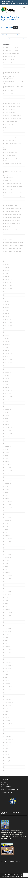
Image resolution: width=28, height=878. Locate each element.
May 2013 (7, 751)
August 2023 (8, 372)
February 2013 (8, 760)
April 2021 (7, 458)
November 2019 (8, 511)
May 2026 (7, 270)
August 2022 (8, 409)
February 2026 (8, 279)
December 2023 (8, 359)
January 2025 (8, 319)
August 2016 (8, 631)
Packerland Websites (20, 876)
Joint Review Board (9, 168)
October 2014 (8, 699)
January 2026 (8, 282)
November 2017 (8, 585)
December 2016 (8, 619)
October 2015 (8, 662)
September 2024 (9, 332)
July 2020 (7, 486)
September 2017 (9, 591)
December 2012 (8, 767)
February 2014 (8, 723)
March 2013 (7, 757)
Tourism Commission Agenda (12, 226)
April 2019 (7, 532)
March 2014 (7, 720)
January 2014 (8, 727)
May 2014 (7, 714)
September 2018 (9, 554)
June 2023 (7, 378)
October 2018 (8, 551)
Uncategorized (8, 239)
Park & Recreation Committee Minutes (14, 199)
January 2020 (8, 504)
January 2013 (8, 764)
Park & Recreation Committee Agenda (14, 196)
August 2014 (8, 705)
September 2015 (9, 665)
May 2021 (7, 455)
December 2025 (8, 285)
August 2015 (8, 668)
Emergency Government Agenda (12, 103)
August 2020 (8, 483)
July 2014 (7, 708)
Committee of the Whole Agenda (13, 90)
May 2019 (7, 529)
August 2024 (8, 335)
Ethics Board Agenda (10, 109)
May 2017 (7, 603)
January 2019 (8, 541)
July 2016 (7, 634)
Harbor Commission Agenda (11, 137)
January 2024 (8, 356)
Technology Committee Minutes (12, 223)
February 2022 (8, 427)
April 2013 (7, 754)
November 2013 (8, 733)
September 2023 (9, 369)
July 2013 (7, 745)
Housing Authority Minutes (11, 155)
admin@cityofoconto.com (11, 789)
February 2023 (8, 390)
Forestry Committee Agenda (11, 127)
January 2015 (8, 690)
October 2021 (8, 440)
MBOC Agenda (8, 180)
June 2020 (7, 489)
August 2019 (8, 520)
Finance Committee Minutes (11, 124)
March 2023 (7, 387)
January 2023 (8, 393)
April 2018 (7, 569)
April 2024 (7, 347)
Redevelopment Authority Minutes (13, 217)
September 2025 (9, 295)
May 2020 (7, 492)
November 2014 (8, 696)
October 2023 (8, 366)
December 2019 (8, 508)
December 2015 (8, 656)
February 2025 (8, 316)
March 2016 (7, 646)
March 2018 (7, 572)
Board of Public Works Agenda (12, 59)
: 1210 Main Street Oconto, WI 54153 (16, 3)
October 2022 (8, 403)
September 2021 (9, 443)
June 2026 (7, 267)
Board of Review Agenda (11, 66)
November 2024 (8, 326)
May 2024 (7, 344)
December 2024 (8, 322)
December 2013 (8, 730)
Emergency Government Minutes (12, 106)
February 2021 (8, 464)
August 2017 (8, 594)
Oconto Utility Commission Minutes (13, 186)
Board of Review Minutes (11, 69)
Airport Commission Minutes (11, 50)
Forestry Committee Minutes (12, 131)
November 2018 (8, 548)
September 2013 (9, 739)
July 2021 (7, 449)
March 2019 (7, 535)
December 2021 (8, 433)
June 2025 (7, 304)
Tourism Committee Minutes (12, 236)
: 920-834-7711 (7, 1)
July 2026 (7, 264)
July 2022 (7, 412)
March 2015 (7, 683)
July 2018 (7, 560)
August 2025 (8, 298)
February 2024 (8, 353)
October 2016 (8, 625)
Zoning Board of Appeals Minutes (13, 251)
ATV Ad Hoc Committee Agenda (12, 53)
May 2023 (7, 381)
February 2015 (8, 686)
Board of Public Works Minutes (12, 63)
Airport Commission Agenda (11, 47)
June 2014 (7, 711)
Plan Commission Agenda (11, 202)
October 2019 (8, 514)
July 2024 (7, 338)
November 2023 (8, 363)
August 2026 (8, 261)
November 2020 (8, 474)
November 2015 (8, 659)
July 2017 (7, 597)
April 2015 (7, 680)
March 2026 (7, 276)
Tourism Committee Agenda (11, 233)
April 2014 (7, 717)
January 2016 (8, 653)
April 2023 (7, 384)
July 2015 (7, 671)
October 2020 (8, 477)
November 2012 (8, 770)
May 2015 (7, 677)
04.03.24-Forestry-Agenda (6, 27)
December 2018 (8, 545)
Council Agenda (8, 97)
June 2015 (7, 674)
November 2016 (8, 622)
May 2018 (7, 566)
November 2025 (8, 288)
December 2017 (8, 582)
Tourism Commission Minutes (12, 230)
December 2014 (8, 693)
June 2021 (7, 452)
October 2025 (8, 292)
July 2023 (7, 375)
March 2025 (7, 313)
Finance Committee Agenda (11, 121)
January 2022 (8, 430)
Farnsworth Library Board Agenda (13, 115)
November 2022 (8, 400)
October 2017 (8, 588)
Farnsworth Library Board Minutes (13, 118)
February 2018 (8, 575)
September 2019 (9, 517)
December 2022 (8, 396)
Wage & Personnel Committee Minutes (14, 245)
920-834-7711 (8, 792)
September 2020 (9, 480)
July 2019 (7, 523)
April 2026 (7, 273)
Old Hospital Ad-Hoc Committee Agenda (14, 189)
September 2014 (9, 702)
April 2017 (7, 606)
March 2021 (7, 461)
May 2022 (7, 418)
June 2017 (7, 600)
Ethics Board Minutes (10, 112)
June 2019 (7, 526)
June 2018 (7, 563)
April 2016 (7, 643)
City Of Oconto (19, 874)
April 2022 (7, 421)
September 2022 (9, 406)
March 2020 (7, 498)
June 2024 (7, 341)
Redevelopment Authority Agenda (13, 214)
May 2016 (7, 640)
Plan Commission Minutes (11, 205)
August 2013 (8, 742)
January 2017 (8, 615)
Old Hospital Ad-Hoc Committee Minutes (14, 192)
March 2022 (7, 424)
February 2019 (8, 538)
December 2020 (8, 470)
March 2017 (7, 609)
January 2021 (8, 467)
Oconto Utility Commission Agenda (13, 183)
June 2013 (7, 748)
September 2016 (9, 628)
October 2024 (8, 329)
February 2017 (8, 612)
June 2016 (7, 637)
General (7, 134)
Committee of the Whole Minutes (13, 94)
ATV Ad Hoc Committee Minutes (12, 56)
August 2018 (8, 557)
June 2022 (7, 415)
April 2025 (7, 310)
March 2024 (7, 350)
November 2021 (8, 437)
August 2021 (8, 446)
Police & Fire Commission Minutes (13, 211)
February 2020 (8, 501)
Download (15, 27)
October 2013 (8, 736)
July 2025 (7, 301)
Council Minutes (9, 100)
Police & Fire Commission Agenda (13, 208)
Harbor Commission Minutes (12, 140)
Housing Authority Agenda (11, 152)
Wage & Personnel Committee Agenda (14, 242)
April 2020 (7, 495)
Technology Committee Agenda (12, 220)
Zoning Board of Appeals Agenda (13, 248)
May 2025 (7, 307)
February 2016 (8, 649)
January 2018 (8, 578)
